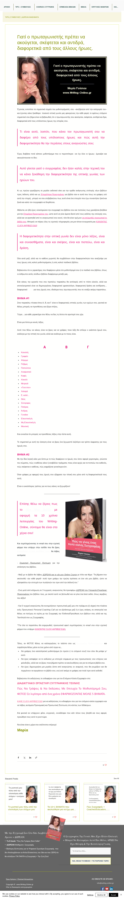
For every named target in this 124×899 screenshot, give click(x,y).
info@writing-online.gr (105, 883)
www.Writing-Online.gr (24, 884)
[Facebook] (102, 888)
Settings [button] (90, 895)
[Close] (121, 895)
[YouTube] (106, 888)
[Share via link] (36, 757)
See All (116, 778)
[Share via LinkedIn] (30, 757)
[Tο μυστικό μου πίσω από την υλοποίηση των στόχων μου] (22, 793)
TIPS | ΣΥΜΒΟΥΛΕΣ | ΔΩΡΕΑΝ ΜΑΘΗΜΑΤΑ (22, 17)
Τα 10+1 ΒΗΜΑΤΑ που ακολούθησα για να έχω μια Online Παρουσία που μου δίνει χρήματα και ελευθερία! (60, 808)
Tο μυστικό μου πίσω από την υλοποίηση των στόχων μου (22, 808)
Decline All (101, 895)
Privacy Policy (14, 896)
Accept (113, 895)
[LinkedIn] (111, 888)
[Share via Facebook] (18, 757)
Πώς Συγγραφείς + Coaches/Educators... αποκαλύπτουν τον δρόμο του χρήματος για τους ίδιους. (101, 808)
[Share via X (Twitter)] (24, 757)
